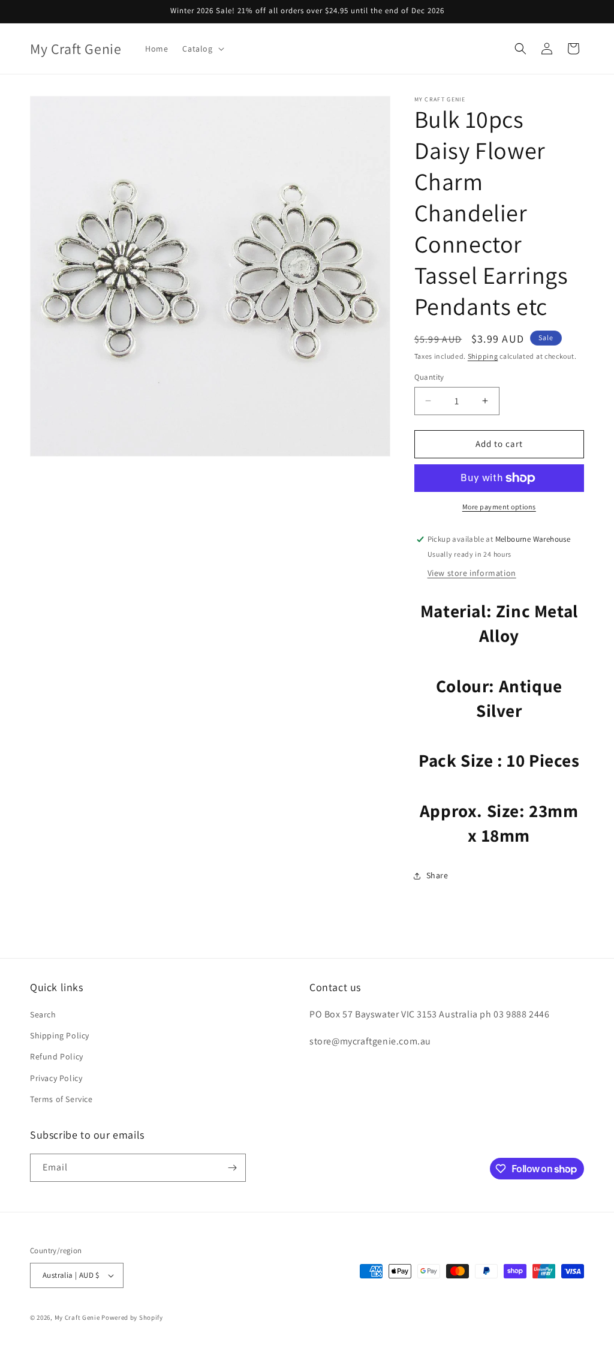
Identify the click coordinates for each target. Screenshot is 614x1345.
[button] (201, 48)
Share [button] (437, 875)
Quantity (429, 377)
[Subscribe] (232, 1168)
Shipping (483, 356)
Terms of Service (61, 1099)
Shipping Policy (59, 1035)
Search (43, 1014)
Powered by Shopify (132, 1317)
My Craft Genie (77, 1317)
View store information (472, 573)
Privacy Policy (56, 1078)
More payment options (499, 506)
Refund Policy (56, 1056)
